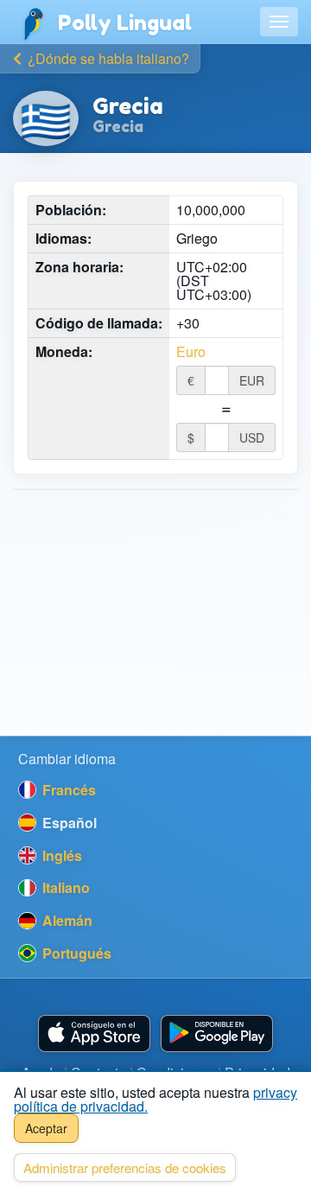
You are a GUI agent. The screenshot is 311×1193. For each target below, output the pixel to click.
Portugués (75, 953)
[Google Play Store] (217, 1033)
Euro (191, 352)
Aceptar (46, 1128)
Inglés (60, 855)
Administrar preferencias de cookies (124, 1167)
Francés (67, 790)
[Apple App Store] (94, 1033)
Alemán (65, 920)
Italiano (64, 887)
